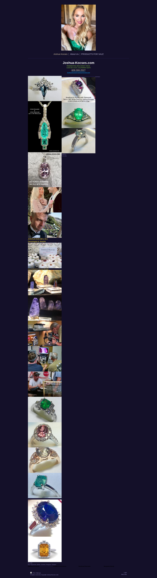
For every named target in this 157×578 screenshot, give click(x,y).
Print (34, 573)
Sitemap (38, 573)
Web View (124, 574)
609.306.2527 (78, 70)
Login (125, 572)
